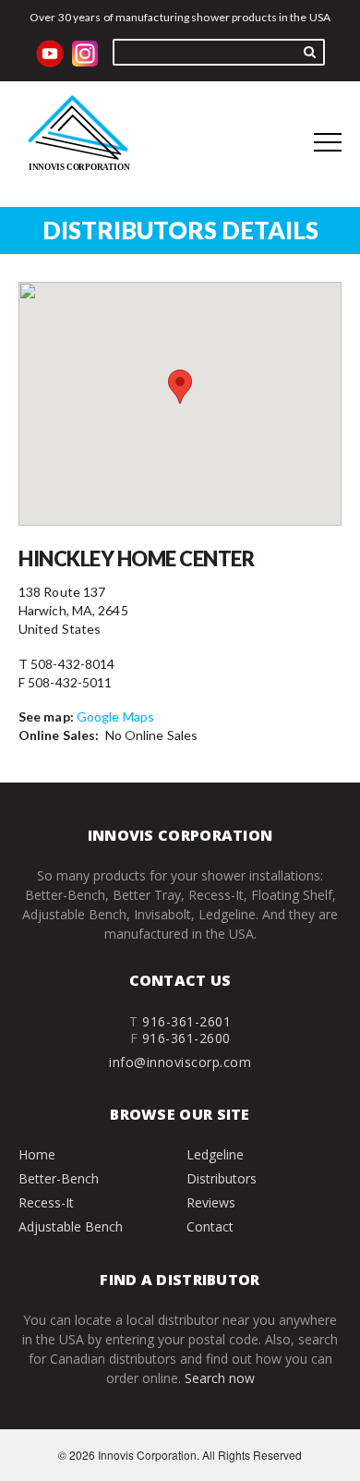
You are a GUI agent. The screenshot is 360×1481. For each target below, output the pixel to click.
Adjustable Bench (70, 1226)
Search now (220, 1378)
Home (36, 1154)
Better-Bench (58, 1178)
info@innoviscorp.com (180, 1062)
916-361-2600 (186, 1038)
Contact (210, 1226)
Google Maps (115, 716)
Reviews (210, 1202)
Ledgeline (215, 1154)
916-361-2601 (186, 1021)
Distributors (221, 1178)
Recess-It (46, 1202)
